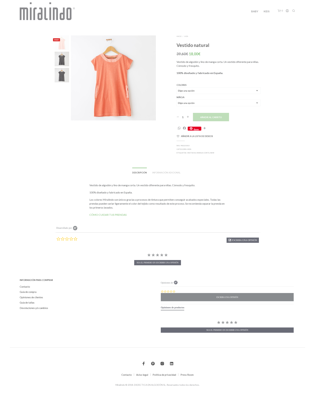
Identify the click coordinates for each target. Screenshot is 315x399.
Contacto (25, 286)
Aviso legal (142, 374)
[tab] (172, 308)
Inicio (179, 36)
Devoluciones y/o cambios (34, 307)
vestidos (191, 153)
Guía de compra (28, 291)
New (212, 153)
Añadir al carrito (211, 117)
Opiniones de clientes (31, 297)
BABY (254, 11)
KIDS (267, 11)
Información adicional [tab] (166, 172)
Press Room (187, 374)
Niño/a (180, 97)
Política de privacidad (164, 374)
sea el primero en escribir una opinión (157, 263)
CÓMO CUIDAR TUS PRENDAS (108, 214)
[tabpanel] (227, 327)
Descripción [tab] (139, 172)
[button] (280, 10)
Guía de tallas (27, 302)
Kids (186, 36)
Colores (182, 85)
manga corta (203, 153)
